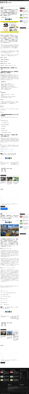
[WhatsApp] (11, 19)
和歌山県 (10, 153)
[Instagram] (24, 0)
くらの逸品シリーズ (4, 153)
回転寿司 (13, 153)
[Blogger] (20, 387)
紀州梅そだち (14, 154)
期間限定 (15, 153)
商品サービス (3, 6)
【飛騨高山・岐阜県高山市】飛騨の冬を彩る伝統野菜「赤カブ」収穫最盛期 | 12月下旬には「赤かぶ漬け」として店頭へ (9, 183)
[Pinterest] (9, 19)
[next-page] (2, 186)
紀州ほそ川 (9, 154)
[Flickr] (24, 387)
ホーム (1, 6)
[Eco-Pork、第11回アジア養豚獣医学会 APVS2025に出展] (21, 15)
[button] (27, 4)
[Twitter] (7, 19)
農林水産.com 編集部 (4, 17)
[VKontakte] (27, 387)
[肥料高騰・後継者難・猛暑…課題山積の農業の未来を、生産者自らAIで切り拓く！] (21, 18)
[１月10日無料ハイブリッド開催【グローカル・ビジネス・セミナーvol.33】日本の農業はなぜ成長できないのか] (21, 11)
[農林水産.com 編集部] (1, 17)
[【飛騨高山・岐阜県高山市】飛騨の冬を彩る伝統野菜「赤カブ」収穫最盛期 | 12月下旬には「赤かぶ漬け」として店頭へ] (9, 179)
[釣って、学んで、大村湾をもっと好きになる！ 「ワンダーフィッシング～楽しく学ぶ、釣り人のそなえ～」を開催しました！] (21, 21)
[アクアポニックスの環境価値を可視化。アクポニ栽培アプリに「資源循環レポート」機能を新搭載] (16, 179)
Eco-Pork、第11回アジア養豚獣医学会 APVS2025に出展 (25, 15)
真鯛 (6, 154)
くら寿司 (8, 153)
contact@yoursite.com (12, 390)
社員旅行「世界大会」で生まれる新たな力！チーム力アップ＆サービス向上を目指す (5, 163)
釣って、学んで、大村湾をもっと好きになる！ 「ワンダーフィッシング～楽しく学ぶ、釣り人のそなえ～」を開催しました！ (25, 21)
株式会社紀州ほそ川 (3, 154)
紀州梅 (11, 154)
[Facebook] (23, 0)
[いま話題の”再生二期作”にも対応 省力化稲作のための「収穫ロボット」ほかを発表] (3, 179)
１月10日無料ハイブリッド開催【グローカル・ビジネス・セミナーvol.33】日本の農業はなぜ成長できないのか (25, 11)
